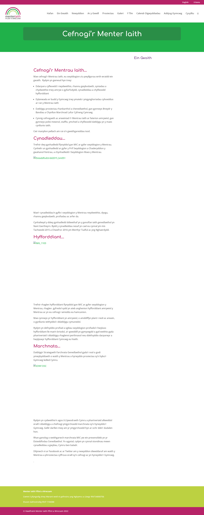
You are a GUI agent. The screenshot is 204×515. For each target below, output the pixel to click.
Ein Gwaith (62, 13)
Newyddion (78, 13)
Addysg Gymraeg (173, 13)
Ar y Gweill (93, 13)
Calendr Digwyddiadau (148, 13)
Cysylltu (190, 13)
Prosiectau (108, 13)
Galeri (120, 13)
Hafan (50, 13)
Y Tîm (130, 13)
